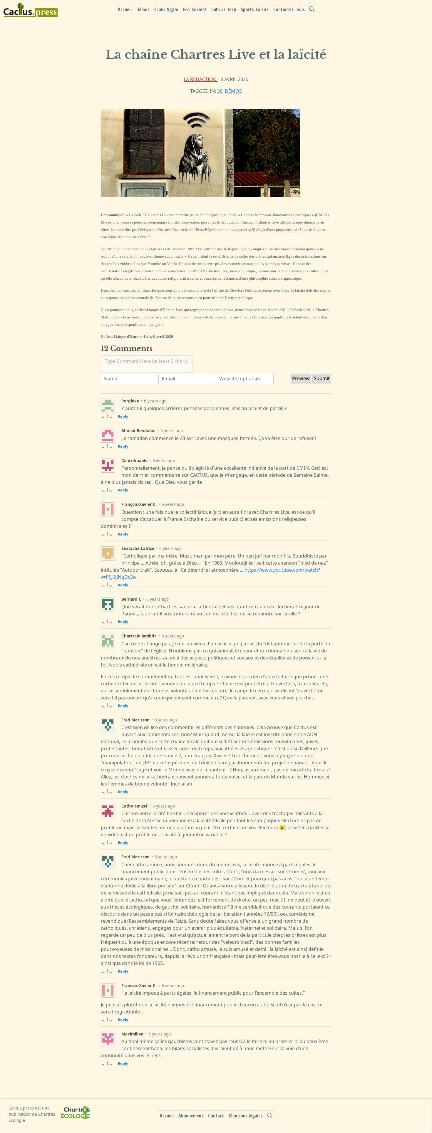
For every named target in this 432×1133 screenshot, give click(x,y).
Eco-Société (195, 9)
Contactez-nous (289, 9)
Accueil (125, 9)
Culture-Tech (223, 9)
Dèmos (233, 91)
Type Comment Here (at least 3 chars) (146, 361)
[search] (312, 9)
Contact (216, 1115)
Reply (123, 416)
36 (219, 91)
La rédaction (201, 79)
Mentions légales (246, 1115)
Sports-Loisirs (255, 9)
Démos (143, 9)
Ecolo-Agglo (166, 9)
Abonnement (190, 1115)
